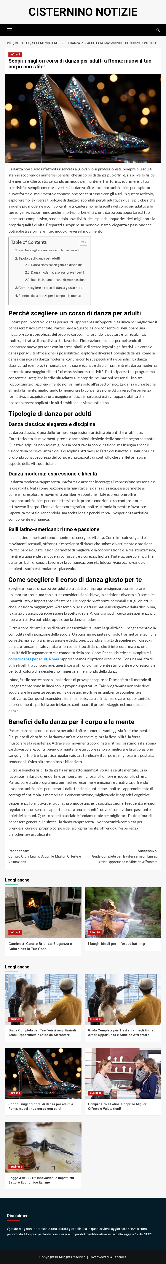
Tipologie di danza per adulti (39, 258)
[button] (9, 29)
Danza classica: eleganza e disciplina (57, 265)
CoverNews (97, 1257)
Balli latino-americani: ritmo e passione (58, 280)
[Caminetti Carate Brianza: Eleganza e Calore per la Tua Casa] (43, 912)
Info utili (15, 54)
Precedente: (44, 856)
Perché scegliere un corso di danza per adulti (51, 250)
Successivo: (125, 856)
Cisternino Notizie (83, 12)
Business (16, 1019)
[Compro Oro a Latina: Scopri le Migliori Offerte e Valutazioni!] (123, 1073)
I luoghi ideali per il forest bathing (116, 943)
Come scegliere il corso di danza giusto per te (51, 287)
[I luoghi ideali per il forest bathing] (123, 912)
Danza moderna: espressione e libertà (57, 272)
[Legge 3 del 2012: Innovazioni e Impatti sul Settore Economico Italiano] (43, 1147)
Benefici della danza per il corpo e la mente (49, 295)
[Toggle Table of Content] (81, 242)
